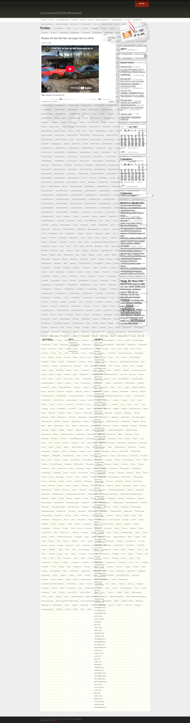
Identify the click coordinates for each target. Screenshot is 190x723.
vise (136, 588)
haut (102, 370)
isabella (141, 383)
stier (59, 541)
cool (112, 298)
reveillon (85, 515)
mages (116, 409)
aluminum (143, 225)
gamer (61, 362)
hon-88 (132, 374)
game (53, 362)
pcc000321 (76, 460)
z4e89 (67, 609)
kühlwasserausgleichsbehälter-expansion (104, 396)
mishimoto (59, 426)
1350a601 (86, 33)
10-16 (117, 24)
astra (97, 238)
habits (69, 370)
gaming (82, 362)
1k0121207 (127, 54)
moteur (70, 430)
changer (139, 272)
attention (63, 242)
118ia (68, 28)
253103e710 (126, 97)
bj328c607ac (107, 251)
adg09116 (113, 216)
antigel (80, 233)
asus (133, 238)
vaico (53, 579)
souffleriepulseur (64, 537)
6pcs (111, 148)
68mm (144, 144)
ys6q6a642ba (47, 609)
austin (123, 242)
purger (76, 485)
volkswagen (137, 592)
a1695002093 (62, 195)
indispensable (137, 379)
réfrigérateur (105, 503)
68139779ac (120, 144)
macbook (97, 409)
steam (51, 541)
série (117, 528)
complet (103, 289)
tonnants (67, 558)
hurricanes (68, 379)
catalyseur (60, 272)
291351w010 (94, 110)
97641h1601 (129, 182)
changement (127, 272)
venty (81, 584)
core (81, 302)
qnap (102, 485)
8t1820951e (138, 174)
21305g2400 (123, 71)
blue (84, 255)
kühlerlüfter (62, 396)
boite (107, 255)
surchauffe (109, 541)
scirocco (56, 528)
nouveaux (132, 443)
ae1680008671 (47, 221)
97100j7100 (103, 182)
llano (129, 404)
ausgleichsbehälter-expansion (105, 242)
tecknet (96, 550)
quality (110, 485)
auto (130, 242)
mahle (124, 409)
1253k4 (112, 28)
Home (142, 3)
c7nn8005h (98, 263)
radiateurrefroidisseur (75, 494)
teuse (73, 554)
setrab (133, 528)
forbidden (139, 353)
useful (71, 575)
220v (116, 92)
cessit (88, 272)
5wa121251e (122, 139)
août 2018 (98, 616)
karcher (51, 392)
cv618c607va (63, 310)
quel (118, 485)
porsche (130, 473)
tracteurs (75, 562)
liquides (114, 404)
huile (58, 379)
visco (114, 588)
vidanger (45, 588)
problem (78, 481)
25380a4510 (60, 105)
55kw (111, 131)
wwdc (75, 605)
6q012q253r (120, 148)
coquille (72, 302)
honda (141, 374)
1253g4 (103, 28)
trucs (53, 567)
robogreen (102, 520)
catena (71, 272)
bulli (66, 263)
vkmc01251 (72, 592)
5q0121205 (59, 135)
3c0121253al (109, 118)
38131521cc (96, 118)
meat (53, 417)
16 (143, 139)
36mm (64, 118)
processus (99, 481)
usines (87, 575)
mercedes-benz (138, 417)
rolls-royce (115, 520)
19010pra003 (129, 45)
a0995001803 (117, 186)
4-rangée (73, 122)
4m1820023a (118, 127)
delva (117, 315)
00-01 (43, 20)
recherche (59, 503)
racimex (83, 490)
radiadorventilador (117, 490)
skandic (85, 532)
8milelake (71, 174)
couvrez (86, 306)
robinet (92, 520)
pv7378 (94, 485)
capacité (86, 268)
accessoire (98, 212)
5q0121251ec (98, 135)
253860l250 (113, 105)
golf (86, 366)
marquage (88, 413)
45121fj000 (135, 122)
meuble (66, 421)
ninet (43, 443)
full (117, 357)
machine (107, 409)
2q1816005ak (74, 114)
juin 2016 (97, 690)
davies (79, 315)
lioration (80, 404)
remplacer (61, 511)
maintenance (135, 409)
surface (120, 541)
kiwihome (124, 392)
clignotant (141, 280)
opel (110, 447)
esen (43, 340)
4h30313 (106, 127)
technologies (84, 550)
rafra (61, 498)
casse (44, 272)
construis (144, 293)
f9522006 (120, 345)
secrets (89, 528)
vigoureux (71, 588)
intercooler (118, 383)
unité (111, 571)
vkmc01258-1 (85, 592)
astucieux (124, 238)
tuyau (127, 567)
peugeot (68, 464)
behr (141, 246)
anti (61, 233)
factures (52, 349)
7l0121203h (85, 157)
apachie (89, 233)
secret (80, 528)
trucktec (45, 567)
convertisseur (101, 298)
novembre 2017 (100, 642)
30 (143, 179)
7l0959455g (46, 161)
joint (119, 387)
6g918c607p (74, 148)
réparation (93, 511)
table (43, 550)
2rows (101, 114)
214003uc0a (136, 71)
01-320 (75, 20)
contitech (57, 298)
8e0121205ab (59, 169)
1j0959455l (119, 50)
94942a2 (91, 182)
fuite (111, 357)
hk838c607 (84, 374)
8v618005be (60, 178)
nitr (54, 95)
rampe (78, 498)
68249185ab (133, 144)
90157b (93, 178)
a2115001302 (76, 204)
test (146, 550)
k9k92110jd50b (138, 387)
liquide (104, 404)
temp (116, 550)
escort (141, 336)
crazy (112, 306)
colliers (123, 285)
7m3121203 (85, 161)
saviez (119, 524)
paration (104, 456)
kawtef (106, 392)
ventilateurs (72, 584)
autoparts (45, 246)
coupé (117, 302)
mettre (57, 421)
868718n (45, 165)
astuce (105, 238)
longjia (44, 409)
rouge (126, 520)
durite (94, 327)
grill (110, 366)
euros (120, 340)
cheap (56, 276)
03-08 (90, 20)
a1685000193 (119, 191)
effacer (76, 332)
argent (44, 238)
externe (97, 345)
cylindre (89, 310)
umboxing (85, 571)
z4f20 (75, 609)
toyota (56, 562)
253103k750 (139, 97)
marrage (98, 413)
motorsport (46, 434)
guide (44, 370)
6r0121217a (46, 152)
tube (69, 567)
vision (143, 588)
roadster (82, 520)
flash (83, 353)
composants (137, 289)
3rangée (44, 122)
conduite (99, 293)
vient (62, 588)
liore (89, 404)
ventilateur (123, 579)
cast (51, 272)
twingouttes (55, 571)
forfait (51, 357)
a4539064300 (120, 208)
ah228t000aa (90, 221)
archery (131, 233)
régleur (85, 507)
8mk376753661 (97, 174)
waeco (104, 597)
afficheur (71, 221)
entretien (104, 336)
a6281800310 (47, 212)
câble (108, 263)
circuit (138, 276)
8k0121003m (129, 169)
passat (57, 460)
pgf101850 (78, 464)
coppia (63, 302)
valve (68, 579)
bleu (60, 255)
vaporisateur (86, 579)
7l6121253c (72, 161)
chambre (106, 272)
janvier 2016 (99, 704)
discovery (134, 319)
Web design (43, 720)
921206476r (59, 182)
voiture (111, 592)
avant (54, 246)
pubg (43, 485)
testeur (52, 554)
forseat (67, 357)
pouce (146, 473)
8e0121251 (73, 169)
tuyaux (136, 567)
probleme (88, 481)
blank (144, 251)
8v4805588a (46, 178)
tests (60, 554)
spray (137, 537)
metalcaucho (46, 421)
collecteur (112, 285)
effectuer (86, 332)
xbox (93, 605)
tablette (52, 550)
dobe (103, 323)
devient (76, 319)
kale (43, 392)
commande (46, 289)
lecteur (107, 400)
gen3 (105, 362)
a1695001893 (47, 195)
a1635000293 (91, 191)
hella (52, 374)
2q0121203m (46, 114)
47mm (44, 127)
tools (76, 558)
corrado (89, 302)
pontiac (120, 473)
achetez (67, 216)
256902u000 (139, 105)
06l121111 (74, 24)
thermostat (93, 554)
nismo (57, 443)
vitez (54, 592)
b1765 (89, 246)
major (145, 409)
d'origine (144, 310)
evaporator (46, 345)
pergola (108, 460)
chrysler (122, 276)
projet (128, 481)
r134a (57, 490)
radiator (45, 498)
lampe (83, 400)
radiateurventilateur (109, 494)
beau (134, 246)
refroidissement (59, 507)
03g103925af (117, 20)
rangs (121, 498)
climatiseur (73, 285)
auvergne (48, 95)
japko (94, 387)
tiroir (52, 558)
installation (98, 383)
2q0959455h (60, 114)
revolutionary (98, 515)
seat (73, 528)
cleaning (123, 280)
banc (107, 246)
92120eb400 (72, 182)
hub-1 (51, 379)
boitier (122, 255)
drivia (69, 327)
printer (62, 481)
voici (103, 592)
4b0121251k (54, 127)
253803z (138, 101)
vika (80, 588)
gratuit (103, 366)
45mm (144, 122)
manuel (78, 413)
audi (80, 242)
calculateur (46, 268)
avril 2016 (98, 696)
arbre (122, 233)
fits (60, 353)
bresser (110, 259)
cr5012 (96, 306)
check (64, 276)
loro (52, 409)
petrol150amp (56, 464)
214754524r (125, 80)
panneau (94, 456)
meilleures (93, 417)
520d (57, 131)
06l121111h (86, 24)
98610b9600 (54, 186)
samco (78, 524)
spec (109, 537)
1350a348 (75, 33)
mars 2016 (98, 699)
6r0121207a (133, 148)
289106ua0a (72, 110)
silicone (75, 532)
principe (52, 481)
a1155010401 (47, 191)
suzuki (44, 545)
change (116, 272)
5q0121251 (85, 135)
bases (126, 246)
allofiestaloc (65, 225)
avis (75, 246)
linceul (60, 404)
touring (115, 558)
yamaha (137, 605)
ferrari (105, 349)
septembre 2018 (100, 613)
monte (54, 430)
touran (106, 558)
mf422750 (126, 421)
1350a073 (63, 33)
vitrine (62, 592)
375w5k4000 (75, 118)
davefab (69, 315)
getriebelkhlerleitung (129, 362)
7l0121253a (136, 157)
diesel (96, 319)
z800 (82, 609)
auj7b (86, 242)
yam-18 (111, 605)
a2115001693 (90, 204)
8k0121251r (60, 174)
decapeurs (96, 315)
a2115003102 (119, 204)
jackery (77, 387)
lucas (81, 409)
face (43, 349)
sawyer (128, 524)
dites (88, 323)
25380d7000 (73, 105)
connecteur (110, 293)
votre (51, 597)
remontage (136, 507)
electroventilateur (135, 332)
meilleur (72, 417)
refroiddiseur (132, 503)
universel (131, 571)
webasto (139, 601)
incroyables (124, 379)
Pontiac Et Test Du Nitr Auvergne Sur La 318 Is (67, 38)
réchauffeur (46, 503)
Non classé (92, 443)
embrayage (54, 336)
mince (143, 421)
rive (73, 520)
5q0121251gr (47, 139)
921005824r (135, 178)
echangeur (138, 327)
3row (64, 122)
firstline (44, 353)
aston (89, 238)
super (90, 541)
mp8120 (101, 434)
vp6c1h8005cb (92, 597)
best (77, 251)
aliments (45, 225)
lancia (91, 400)
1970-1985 (142, 45)
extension (87, 345)
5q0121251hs (61, 139)
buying (73, 263)
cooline (44, 302)
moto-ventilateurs (116, 430)
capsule (103, 268)
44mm (111, 122)
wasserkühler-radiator (136, 597)
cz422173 (107, 310)
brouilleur (127, 259)
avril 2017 (98, 662)
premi (93, 477)
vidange (139, 584)
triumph (145, 562)
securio (98, 528)
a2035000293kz (79, 199)
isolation (45, 387)
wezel (67, 605)
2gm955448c (107, 110)
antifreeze (70, 233)
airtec (107, 221)
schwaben (45, 528)
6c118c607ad (47, 148)
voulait (59, 597)
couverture (76, 306)
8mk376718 (83, 174)
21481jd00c (125, 88)
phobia (108, 464)
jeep (112, 387)
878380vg (89, 165)
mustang (45, 438)
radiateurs (93, 494)
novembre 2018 (100, 607)
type (65, 571)
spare (101, 537)
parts (50, 460)
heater (126, 370)
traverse (122, 562)
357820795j (46, 118)
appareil (99, 233)
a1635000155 (76, 191)
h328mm (60, 370)
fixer (67, 353)
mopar (62, 430)
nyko (59, 447)
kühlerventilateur (76, 396)
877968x (78, 165)
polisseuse (83, 473)
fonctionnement (125, 353)
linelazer (70, 404)
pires (88, 468)
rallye (69, 498)
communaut (69, 289)
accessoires (111, 212)
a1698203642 (105, 195)
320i (131, 114)
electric (111, 332)
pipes (71, 468)
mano (70, 413)
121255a (85, 28)
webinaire (45, 605)
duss (111, 327)
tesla (140, 550)
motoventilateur (67, 434)
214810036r (138, 80)
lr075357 (72, 409)
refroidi (144, 503)
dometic (127, 323)
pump (60, 485)
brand (101, 259)
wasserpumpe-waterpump (67, 601)
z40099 (59, 609)
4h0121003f (82, 127)
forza (82, 357)
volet (127, 592)
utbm (95, 575)
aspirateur (73, 238)
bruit (136, 259)
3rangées (55, 122)
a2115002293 (105, 204)
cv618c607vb (77, 310)
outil (97, 451)
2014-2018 (135, 67)
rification (45, 520)
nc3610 (54, 438)
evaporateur (138, 340)
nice (142, 438)
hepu (59, 374)
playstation (124, 468)
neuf (121, 438)
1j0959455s (132, 50)
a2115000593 (47, 204)
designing (45, 319)
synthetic (70, 545)
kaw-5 (87, 392)
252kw (124, 92)
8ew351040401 (114, 169)
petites (44, 464)
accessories (124, 212)
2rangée (86, 114)
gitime (55, 366)
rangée (102, 498)
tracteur (65, 562)
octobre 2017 (99, 644)
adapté (103, 216)
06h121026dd (61, 24)
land (99, 400)
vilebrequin (90, 588)
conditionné (87, 293)
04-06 (127, 20)
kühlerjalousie (47, 396)
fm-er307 (112, 353)
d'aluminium (120, 310)
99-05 (64, 186)
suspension (131, 541)
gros (132, 366)
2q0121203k (135, 110)
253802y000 (127, 101)
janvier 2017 (99, 670)
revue (118, 515)
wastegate (107, 601)
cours (145, 302)
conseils (122, 293)
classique (104, 280)
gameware (71, 362)
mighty (135, 421)
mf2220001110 (113, 421)
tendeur (131, 550)
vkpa (96, 592)
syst (78, 545)
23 (143, 176)
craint (104, 306)
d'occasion (132, 310)
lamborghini (72, 400)
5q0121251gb (126, 135)
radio (54, 498)
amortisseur (129, 229)
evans (128, 340)
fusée (124, 357)
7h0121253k (46, 157)
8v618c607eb (73, 178)
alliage (55, 225)
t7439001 (130, 545)
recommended (72, 503)
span (94, 537)
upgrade (141, 571)
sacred (62, 524)
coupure (126, 302)
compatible (92, 289)
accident (135, 212)
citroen (73, 280)
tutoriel (119, 567)
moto (87, 430)
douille (44, 327)
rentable (82, 511)
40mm (82, 122)
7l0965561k (59, 161)
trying (61, 567)
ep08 (113, 336)
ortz (90, 451)
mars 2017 (98, 664)
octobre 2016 (99, 679)
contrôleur (75, 298)
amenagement (94, 229)
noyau (51, 447)
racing (92, 490)
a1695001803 (133, 191)
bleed (52, 255)
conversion (88, 298)
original (73, 451)
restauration (46, 515)
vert (107, 584)
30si (118, 114)
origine (82, 451)
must (137, 434)
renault (72, 511)
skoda (94, 532)
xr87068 (101, 605)
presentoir (126, 477)
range (93, 498)
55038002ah (101, 131)
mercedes (125, 417)
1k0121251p (128, 58)
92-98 (112, 178)
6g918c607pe (88, 148)
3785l (85, 118)
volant (119, 592)
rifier (66, 520)
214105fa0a (126, 75)
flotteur (101, 353)
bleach (44, 255)
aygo (82, 246)
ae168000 (135, 216)
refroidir (45, 507)
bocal (99, 255)
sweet (52, 545)
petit (145, 460)
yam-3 (120, 605)
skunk (101, 532)
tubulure (77, 567)
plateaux (113, 468)
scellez (137, 524)
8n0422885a (112, 174)
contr (66, 298)
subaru (75, 541)
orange (142, 447)
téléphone (106, 550)
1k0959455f (127, 63)
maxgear (128, 413)
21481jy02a (138, 88)
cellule (80, 272)
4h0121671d (94, 127)
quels (135, 485)
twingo (44, 571)
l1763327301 (139, 396)
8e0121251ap (86, 169)
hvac (78, 379)
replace (104, 511)
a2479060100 (91, 208)
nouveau (111, 443)
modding (124, 426)
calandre (142, 263)
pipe (53, 468)
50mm (135, 127)
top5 (83, 558)
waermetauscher (117, 597)
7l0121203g (72, 157)
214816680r (124, 84)
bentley (44, 251)
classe (94, 280)
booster (56, 259)
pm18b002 (136, 468)
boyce (93, 259)
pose (138, 473)
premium (102, 477)
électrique (121, 332)
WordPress (78, 719)
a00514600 (89, 186)
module (134, 426)
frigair (96, 357)
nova (43, 447)
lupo (88, 409)
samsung (87, 524)
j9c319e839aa (65, 387)
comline (142, 285)
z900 (89, 609)
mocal (115, 426)
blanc (137, 251)
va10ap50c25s (123, 575)
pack (79, 456)
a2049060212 (138, 199)
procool (110, 481)
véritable (99, 584)
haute (108, 370)
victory (131, 584)
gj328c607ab (66, 366)
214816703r (137, 84)
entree (95, 336)
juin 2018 (97, 622)
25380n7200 (99, 105)
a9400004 (74, 212)
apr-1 (115, 233)
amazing (56, 229)
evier (56, 345)
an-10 (139, 229)
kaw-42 (79, 392)
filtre (126, 349)
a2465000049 (62, 208)
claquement (84, 280)
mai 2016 (97, 693)
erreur (133, 336)
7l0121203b (60, 157)
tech (74, 550)
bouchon (74, 259)
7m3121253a (97, 161)
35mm (56, 118)
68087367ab (107, 144)
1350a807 (97, 33)
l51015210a (58, 400)
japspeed (104, 387)
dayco (87, 315)
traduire (85, 562)
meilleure (83, 417)
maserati (108, 413)
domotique (138, 323)
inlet (76, 383)
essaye (76, 340)
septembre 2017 (100, 647)
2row (95, 114)
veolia (89, 584)
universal (121, 571)
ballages (98, 246)
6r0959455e (72, 152)
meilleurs (105, 417)
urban (55, 575)
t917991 (141, 545)
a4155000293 (105, 208)
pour (52, 477)
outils (114, 451)
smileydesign (126, 532)
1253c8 (94, 28)
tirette (44, 558)
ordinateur (46, 451)
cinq (131, 276)
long (143, 404)
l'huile (128, 396)
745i (115, 152)
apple (107, 233)
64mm (85, 144)
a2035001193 (94, 199)
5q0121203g (46, 135)
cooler (129, 298)
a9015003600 (62, 212)
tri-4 (131, 562)
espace (51, 340)
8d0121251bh (142, 165)
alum (113, 225)
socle (137, 532)
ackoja (76, 216)
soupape (78, 537)
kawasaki (97, 392)
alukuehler (103, 225)
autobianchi (140, 242)
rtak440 (44, 524)
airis (101, 221)
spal (87, 537)
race (74, 490)
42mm (104, 122)
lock (136, 404)
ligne (51, 404)
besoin (70, 251)
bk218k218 (120, 251)
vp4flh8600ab (77, 597)
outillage (105, 451)
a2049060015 (123, 199)
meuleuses (76, 421)
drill (62, 327)
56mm (126, 131)
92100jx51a (46, 182)
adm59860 (124, 216)
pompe (112, 473)
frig (89, 357)
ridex (126, 515)
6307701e (76, 144)
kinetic (115, 392)
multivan (129, 434)
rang (85, 498)
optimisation (120, 447)
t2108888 (96, 545)
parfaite (144, 456)
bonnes (137, 255)
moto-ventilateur (99, 430)
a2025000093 (120, 195)
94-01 (82, 182)
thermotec (105, 554)
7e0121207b (132, 152)
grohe (125, 366)
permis (118, 460)
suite (83, 541)
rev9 (76, 515)
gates (90, 362)
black (130, 251)
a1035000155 (132, 186)
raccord (66, 490)
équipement (123, 336)
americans (116, 229)
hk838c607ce (112, 374)
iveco (54, 387)
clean (113, 280)
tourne (124, 558)
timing (139, 554)
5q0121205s (72, 135)
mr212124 (111, 434)
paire (85, 456)
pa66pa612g (68, 456)
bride (118, 259)
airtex (115, 221)
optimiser (132, 447)
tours (131, 558)
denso (136, 315)
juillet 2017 (98, 653)
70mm (95, 152)
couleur (108, 302)
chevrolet (73, 276)
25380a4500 (46, 105)
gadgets (44, 362)
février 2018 (99, 633)
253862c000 (125, 105)
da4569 (44, 315)
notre (102, 443)
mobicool (107, 426)
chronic (101, 276)
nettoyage (91, 438)
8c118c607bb (114, 165)
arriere (53, 238)
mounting (91, 434)
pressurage (138, 477)
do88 (95, 323)
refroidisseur (74, 507)
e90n (118, 327)
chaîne (97, 272)
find (133, 349)
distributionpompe (62, 323)
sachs (53, 524)
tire (146, 554)
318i (124, 114)
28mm (83, 110)
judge (126, 387)
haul (95, 370)
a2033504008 (134, 195)
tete (66, 554)
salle (70, 524)
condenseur (60, 293)
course (44, 306)
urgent (63, 575)
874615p (68, 165)
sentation (108, 528)
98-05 (139, 182)
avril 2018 (98, 627)
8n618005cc (125, 174)
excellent (65, 345)
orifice (64, 451)
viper (107, 588)
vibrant (122, 584)
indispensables (47, 383)
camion (57, 268)
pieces (141, 464)
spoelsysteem (119, 537)
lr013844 (61, 409)
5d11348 (143, 131)
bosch (65, 259)
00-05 (51, 20)
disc (125, 319)
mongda (143, 426)
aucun (72, 242)
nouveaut (122, 443)
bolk (130, 255)
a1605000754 (62, 191)
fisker (53, 353)
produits (119, 481)
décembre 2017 (100, 639)
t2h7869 (107, 545)
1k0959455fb (140, 63)
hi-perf (67, 374)
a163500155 (104, 191)
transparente (97, 562)
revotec (109, 515)
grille (117, 366)
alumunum (45, 229)
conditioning (74, 293)
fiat (119, 349)
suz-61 (142, 541)
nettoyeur (112, 438)
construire (132, 293)
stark (43, 541)
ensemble (85, 336)
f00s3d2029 (108, 345)
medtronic (62, 417)
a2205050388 (47, 208)
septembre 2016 (100, 681)
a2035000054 (47, 199)
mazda (137, 413)
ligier (43, 404)
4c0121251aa (68, 127)
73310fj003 (106, 152)
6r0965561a (85, 152)
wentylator (57, 605)
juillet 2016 (98, 687)
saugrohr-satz (107, 524)
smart (115, 532)
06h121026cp (47, 24)
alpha (93, 225)
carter (143, 268)
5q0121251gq (141, 135)
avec (62, 246)
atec (139, 238)
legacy (116, 400)
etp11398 (96, 340)
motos (55, 434)
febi (98, 349)
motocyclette (132, 430)
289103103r (60, 110)
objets (66, 447)
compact (81, 289)
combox (132, 285)
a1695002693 (76, 195)
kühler (143, 392)
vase (97, 579)
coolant (120, 298)
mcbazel (44, 417)
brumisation (46, 263)
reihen (107, 507)
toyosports (46, 562)
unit (105, 571)
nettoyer (101, 438)
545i (91, 131)
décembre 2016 (100, 673)
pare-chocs (122, 456)
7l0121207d (111, 157)
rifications (56, 520)
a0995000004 (103, 186)
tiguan (131, 554)
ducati (77, 327)
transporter (111, 562)
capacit (76, 268)
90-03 (84, 178)
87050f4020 (57, 165)
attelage (53, 242)
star (144, 537)
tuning (87, 567)
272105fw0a (46, 110)
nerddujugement (77, 438)
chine (82, 276)
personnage (128, 460)
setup (140, 528)
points (73, 473)
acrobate (85, 216)
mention (115, 417)
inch (114, 379)
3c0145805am (123, 118)
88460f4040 (101, 165)
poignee (57, 473)
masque (118, 413)
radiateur (45, 494)
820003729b (124, 161)
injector (68, 383)
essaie (67, 340)
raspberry (131, 498)
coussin (53, 306)
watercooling (127, 601)
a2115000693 (61, 204)
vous (66, 597)
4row (129, 127)
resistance (140, 511)
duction (86, 327)
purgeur (84, 485)
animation (53, 233)
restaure (59, 515)
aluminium (132, 225)
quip (143, 485)
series (124, 528)
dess (55, 319)
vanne (75, 579)
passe (65, 460)
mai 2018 (97, 625)
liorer (96, 404)
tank (67, 550)
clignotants (46, 285)
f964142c (131, 345)
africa (79, 221)
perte (138, 460)
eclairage (45, 332)
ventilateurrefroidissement (52, 584)
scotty (65, 528)
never (128, 438)
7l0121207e (124, 157)
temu (123, 550)
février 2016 (99, 701)
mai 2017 (97, 659)
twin (144, 567)
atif (145, 238)
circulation (55, 280)
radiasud (140, 490)
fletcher (92, 353)
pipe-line (62, 468)
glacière (78, 366)
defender (108, 315)
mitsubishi (84, 426)
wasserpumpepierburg (90, 601)
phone (116, 464)
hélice (44, 374)
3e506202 (136, 118)
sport (130, 537)
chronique (112, 276)
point (66, 473)
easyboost (127, 327)
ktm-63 (134, 392)
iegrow (107, 379)
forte (75, 357)
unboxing (96, 571)
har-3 (76, 370)
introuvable (130, 383)
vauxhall (105, 579)
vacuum (44, 579)
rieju (134, 515)
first (139, 349)
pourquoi (60, 477)
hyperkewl (87, 379)
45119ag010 (122, 122)
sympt (60, 545)
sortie (52, 537)
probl (69, 481)
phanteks (90, 464)
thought (115, 554)
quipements (46, 490)
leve (132, 400)
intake (108, 383)
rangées (112, 498)
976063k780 (116, 182)
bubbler (57, 263)
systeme (86, 545)
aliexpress (138, 221)
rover (133, 520)
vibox (113, 584)
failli (60, 349)
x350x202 (84, 605)
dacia (53, 315)
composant (125, 289)
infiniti (60, 383)
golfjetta (94, 366)
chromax (92, 276)
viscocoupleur (126, 588)
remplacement (47, 511)
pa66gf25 (45, 456)
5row (72, 139)
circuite (44, 280)
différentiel (106, 319)
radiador (102, 490)
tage (60, 550)
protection (137, 481)
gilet (143, 362)
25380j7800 (86, 105)
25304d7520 (134, 92)
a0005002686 (76, 186)
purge (67, 485)
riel (141, 515)
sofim (145, 532)
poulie (44, 477)
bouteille (84, 259)
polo (93, 473)
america (105, 229)
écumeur (56, 332)
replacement (115, 511)
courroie (136, 302)
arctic (139, 233)
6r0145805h (59, 152)
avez (69, 246)
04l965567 (137, 20)
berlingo (54, 251)
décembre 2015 (100, 707)
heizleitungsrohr (139, 370)
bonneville (46, 259)
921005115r (122, 178)
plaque (104, 468)
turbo (95, 567)
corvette (99, 302)
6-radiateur (56, 144)
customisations (48, 310)
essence (85, 340)
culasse (121, 306)
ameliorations (69, 229)
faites (75, 349)
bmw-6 (91, 255)
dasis (60, 315)
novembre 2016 (100, 676)
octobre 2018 (99, 610)
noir (83, 443)
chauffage (45, 276)
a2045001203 (109, 199)
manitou (61, 413)
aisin (123, 221)
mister (74, 426)
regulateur (96, 507)
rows (141, 520)
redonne (85, 503)
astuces (113, 238)
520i (64, 131)
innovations (86, 383)
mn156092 (95, 426)
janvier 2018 (99, 636)
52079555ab (46, 131)
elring (44, 336)
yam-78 (128, 605)
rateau (141, 498)
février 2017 (99, 667)
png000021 (46, 473)
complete (113, 289)
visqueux (45, 592)
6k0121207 (101, 148)
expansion (75, 345)
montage (45, 430)
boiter (114, 255)
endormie (66, 336)
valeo (60, 579)
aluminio (121, 225)
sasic (96, 524)
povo (77, 477)
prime (43, 481)
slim (109, 532)
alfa (129, 221)
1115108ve (58, 28)
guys (51, 370)
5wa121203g (82, 139)
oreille (56, 451)
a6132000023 (134, 208)
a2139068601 (133, 204)
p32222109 (135, 451)
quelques (127, 485)
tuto (102, 567)
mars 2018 (98, 630)
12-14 (76, 28)
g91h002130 (135, 357)
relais (115, 507)
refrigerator (118, 503)
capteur (113, 268)
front (104, 357)
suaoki (66, 541)
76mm (122, 152)
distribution (46, 323)
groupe (140, 366)
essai (59, 340)
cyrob (98, 310)
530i (85, 131)
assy (83, 238)
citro (65, 280)
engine (75, 336)
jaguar (86, 387)
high (75, 374)
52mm (70, 131)
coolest (138, 298)
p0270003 (124, 451)
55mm (118, 131)
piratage (80, 468)
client (132, 280)
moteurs (79, 430)
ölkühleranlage (98, 447)
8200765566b (138, 161)
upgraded (45, 575)
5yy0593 (45, 144)
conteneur (45, 298)
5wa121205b (95, 139)
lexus (139, 400)
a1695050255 (91, 195)
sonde (44, 537)
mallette (52, 413)
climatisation (59, 285)
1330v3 (54, 33)
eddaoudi (66, 332)
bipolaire (95, 251)
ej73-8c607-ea (98, 332)
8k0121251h (46, 174)
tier (123, 554)
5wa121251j (136, 139)
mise (50, 426)
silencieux (64, 532)
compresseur (47, 293)
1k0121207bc (140, 54)
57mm (134, 131)
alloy (76, 225)
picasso (124, 464)
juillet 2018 (98, 619)
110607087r (46, 28)
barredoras (116, 246)
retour (68, 515)
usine (79, 575)
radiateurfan (58, 494)
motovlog (81, 434)
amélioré (81, 229)
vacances (136, 575)
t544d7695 (118, 545)
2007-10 (124, 67)
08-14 (96, 24)
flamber (75, 353)
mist (67, 426)
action (94, 216)
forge (58, 357)
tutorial (110, 567)
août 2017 (98, 650)
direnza (117, 319)
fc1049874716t (87, 349)
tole (59, 558)
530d (78, 131)
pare (113, 456)
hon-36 (123, 374)
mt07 (121, 434)
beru (62, 251)
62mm (66, 144)
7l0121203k (98, 157)
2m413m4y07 (121, 110)
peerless (99, 460)
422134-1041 (93, 122)
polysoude (101, 473)
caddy (124, 263)
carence (134, 268)
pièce (133, 464)
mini (43, 426)
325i (137, 114)
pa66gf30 (56, 456)
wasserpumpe (47, 601)
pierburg (45, 468)
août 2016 (98, 684)
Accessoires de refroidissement (61, 13)
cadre (132, 263)
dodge (110, 323)
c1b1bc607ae (85, 263)
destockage (65, 319)
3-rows (110, 114)
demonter (126, 315)
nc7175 (64, 438)
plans (96, 468)
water (116, 601)
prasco (85, 477)
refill (94, 503)
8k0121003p (142, 169)
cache (116, 263)
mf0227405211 (98, 421)
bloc (78, 255)
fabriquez (143, 345)
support (99, 541)
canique (66, 268)
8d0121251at (128, 165)
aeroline (60, 221)
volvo (43, 597)
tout (138, 558)
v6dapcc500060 (107, 575)
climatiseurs (85, 285)
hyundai (97, 379)
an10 (43, 233)
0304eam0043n (102, 20)
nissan (66, 443)
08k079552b (106, 24)
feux (113, 349)
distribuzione (78, 323)
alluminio (85, 225)
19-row (118, 45)
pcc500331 (88, 460)
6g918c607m (60, 148)
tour (98, 558)
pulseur (52, 485)
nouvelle (143, 443)
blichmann (68, 255)
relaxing (125, 507)
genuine (113, 362)
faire (67, 349)
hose (43, 379)
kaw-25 (69, 392)
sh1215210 (46, 532)
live (122, 404)
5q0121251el (112, 135)
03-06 (82, 20)
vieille (54, 588)
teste (43, 554)
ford (43, 357)
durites (103, 327)
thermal (82, 554)
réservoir (128, 511)
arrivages (62, 238)
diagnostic (86, 319)
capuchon (124, 268)
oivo (88, 447)
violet (100, 588)
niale (135, 438)
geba (98, 362)
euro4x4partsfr (108, 340)
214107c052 (139, 75)
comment (58, 289)
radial (130, 490)
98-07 (43, 186)
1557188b (117, 37)
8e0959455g (100, 169)
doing (118, 323)
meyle (86, 421)
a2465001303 (76, 208)
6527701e (95, 144)
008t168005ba (63, 20)
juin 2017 (97, 656)
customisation (133, 306)
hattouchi (86, 370)
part (43, 460)
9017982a (103, 178)
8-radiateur (111, 161)
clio (95, 285)
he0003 (117, 370)
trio (137, 562)
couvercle (64, 306)
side (56, 532)
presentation (113, 477)
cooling (54, 302)
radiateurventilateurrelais (131, 494)
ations (44, 242)
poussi (70, 477)
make (43, 413)
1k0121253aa (141, 58)
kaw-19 (60, 392)
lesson (125, 400)
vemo (113, 579)
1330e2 (44, 33)
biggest (85, 251)
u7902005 (74, 571)
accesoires (86, 212)
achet (58, 216)
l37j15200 (46, 400)
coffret (102, 285)
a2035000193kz (63, 199)
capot (95, 268)
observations (77, 447)
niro (50, 443)
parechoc (134, 456)
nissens (75, 443)
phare (99, 464)
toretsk (91, 558)
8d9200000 (46, 169)
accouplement (47, 216)
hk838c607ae (97, 374)
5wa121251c (109, 139)
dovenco (54, 327)
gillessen (45, 366)
